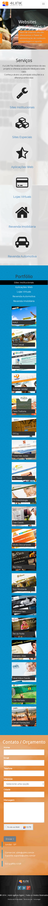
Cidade (7, 789)
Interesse (8, 779)
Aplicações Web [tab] (24, 287)
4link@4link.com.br (25, 852)
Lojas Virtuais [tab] (24, 291)
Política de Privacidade (15, 899)
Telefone (8, 768)
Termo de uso (28, 899)
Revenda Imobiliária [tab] (23, 301)
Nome (7, 747)
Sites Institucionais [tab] (24, 282)
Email (6, 758)
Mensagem (9, 800)
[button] (3, 24)
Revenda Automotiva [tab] (24, 296)
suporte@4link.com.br (24, 855)
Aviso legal (37, 899)
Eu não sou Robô (13, 827)
